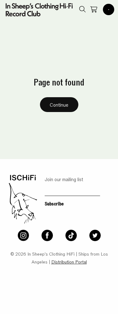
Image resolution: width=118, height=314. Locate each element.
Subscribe (54, 203)
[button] (108, 9)
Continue (59, 104)
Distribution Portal (69, 261)
